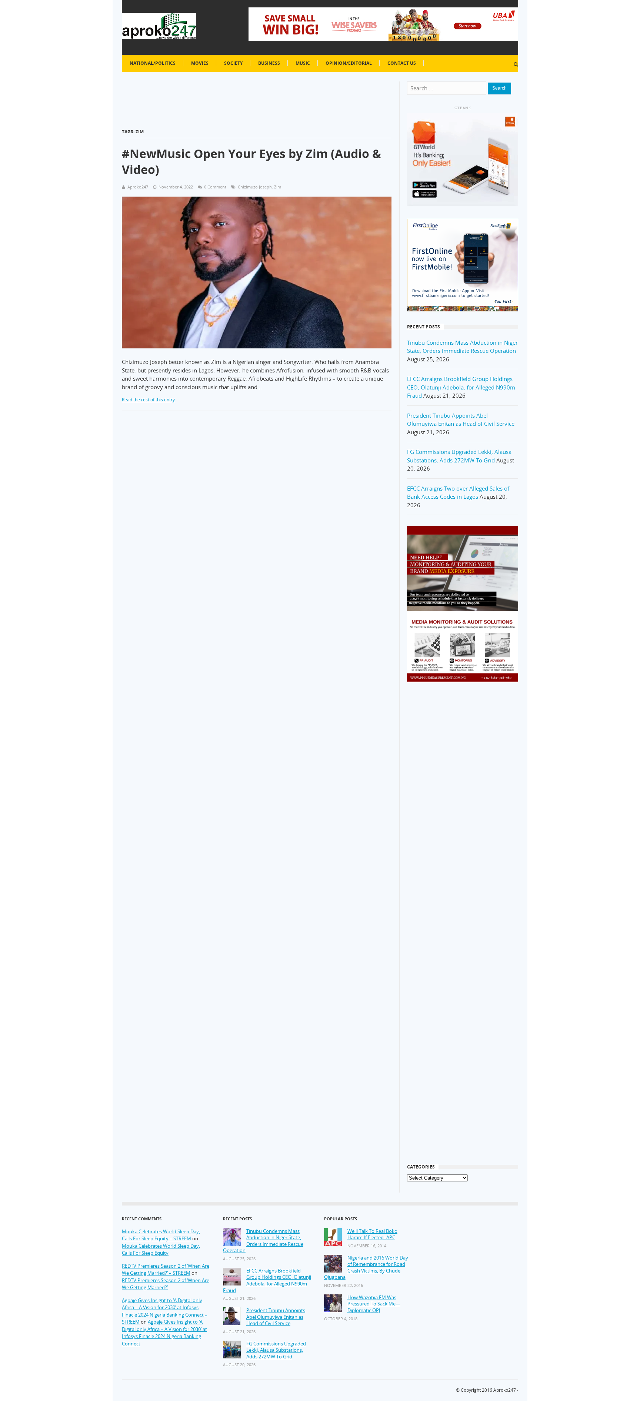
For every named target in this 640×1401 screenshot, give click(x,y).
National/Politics (153, 63)
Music (303, 63)
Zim (277, 187)
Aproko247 (504, 1390)
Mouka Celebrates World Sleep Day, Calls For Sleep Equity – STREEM (161, 1235)
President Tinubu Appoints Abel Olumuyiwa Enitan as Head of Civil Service (275, 1317)
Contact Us (401, 63)
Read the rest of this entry (148, 400)
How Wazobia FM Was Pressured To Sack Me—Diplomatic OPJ (373, 1304)
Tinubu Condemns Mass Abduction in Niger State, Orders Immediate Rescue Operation (263, 1241)
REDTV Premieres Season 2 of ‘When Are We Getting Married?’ (165, 1284)
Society (233, 63)
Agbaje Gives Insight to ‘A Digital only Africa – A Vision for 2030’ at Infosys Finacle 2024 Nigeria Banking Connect (164, 1332)
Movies (200, 63)
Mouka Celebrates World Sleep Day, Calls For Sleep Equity (161, 1250)
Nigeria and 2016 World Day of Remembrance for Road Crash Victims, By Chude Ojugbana (366, 1268)
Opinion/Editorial (349, 63)
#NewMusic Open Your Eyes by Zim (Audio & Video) (251, 161)
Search (499, 88)
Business (269, 63)
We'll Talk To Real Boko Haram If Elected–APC (372, 1234)
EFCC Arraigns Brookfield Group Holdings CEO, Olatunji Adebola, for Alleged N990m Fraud (461, 387)
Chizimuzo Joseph (255, 187)
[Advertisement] (462, 807)
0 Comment (215, 187)
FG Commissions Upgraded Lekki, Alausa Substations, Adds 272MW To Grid (276, 1350)
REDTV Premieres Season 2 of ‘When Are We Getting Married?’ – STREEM (165, 1270)
